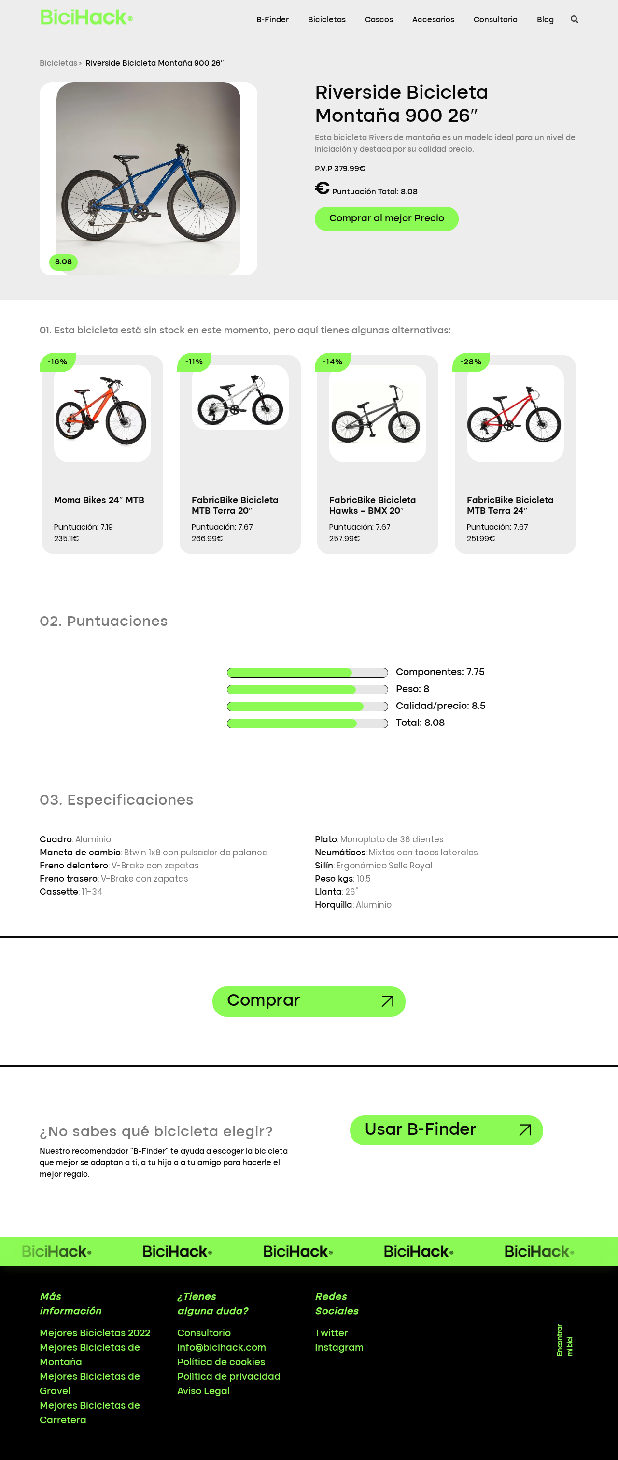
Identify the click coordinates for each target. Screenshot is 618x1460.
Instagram (339, 1348)
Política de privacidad (229, 1377)
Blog (545, 20)
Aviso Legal (203, 1392)
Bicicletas (327, 20)
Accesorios (433, 20)
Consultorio (496, 20)
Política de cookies (221, 1363)
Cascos (379, 20)
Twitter (331, 1334)
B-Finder (272, 20)
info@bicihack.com (221, 1348)
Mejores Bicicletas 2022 (95, 1334)
